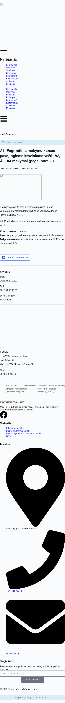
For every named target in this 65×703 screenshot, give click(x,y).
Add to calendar (15, 257)
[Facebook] (4, 415)
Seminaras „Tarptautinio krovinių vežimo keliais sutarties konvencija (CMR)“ (51, 388)
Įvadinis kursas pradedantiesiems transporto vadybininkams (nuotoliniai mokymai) (21, 388)
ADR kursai (5, 299)
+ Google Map (28, 364)
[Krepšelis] (2, 126)
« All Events (7, 134)
